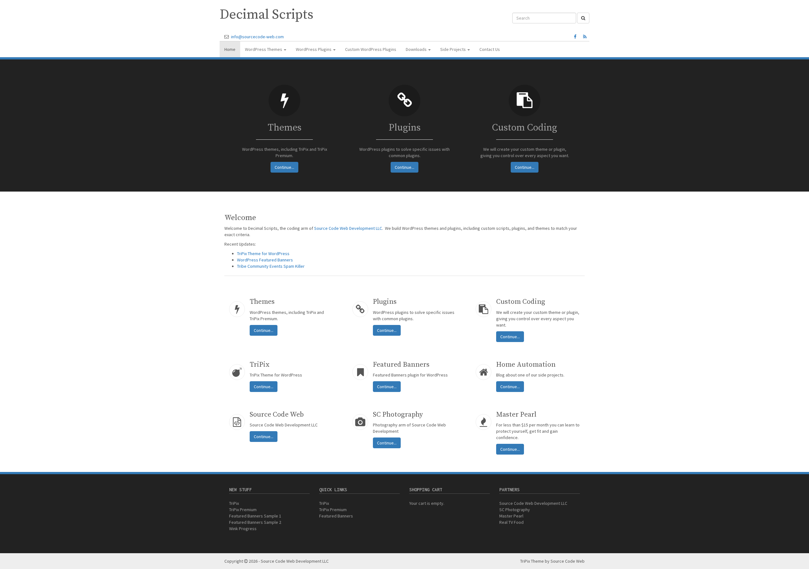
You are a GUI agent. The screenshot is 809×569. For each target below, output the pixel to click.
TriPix (234, 503)
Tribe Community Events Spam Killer (271, 266)
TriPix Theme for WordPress (263, 253)
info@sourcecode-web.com (257, 37)
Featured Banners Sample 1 (255, 516)
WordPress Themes (264, 49)
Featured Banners (336, 516)
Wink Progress (243, 528)
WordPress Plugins (314, 49)
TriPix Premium (243, 509)
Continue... (284, 167)
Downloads (417, 49)
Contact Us (489, 49)
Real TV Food (511, 522)
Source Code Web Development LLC (348, 228)
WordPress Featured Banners (265, 260)
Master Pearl (511, 516)
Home (229, 49)
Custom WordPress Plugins (370, 49)
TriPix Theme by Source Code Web (552, 561)
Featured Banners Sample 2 (255, 522)
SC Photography (514, 509)
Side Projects (453, 49)
